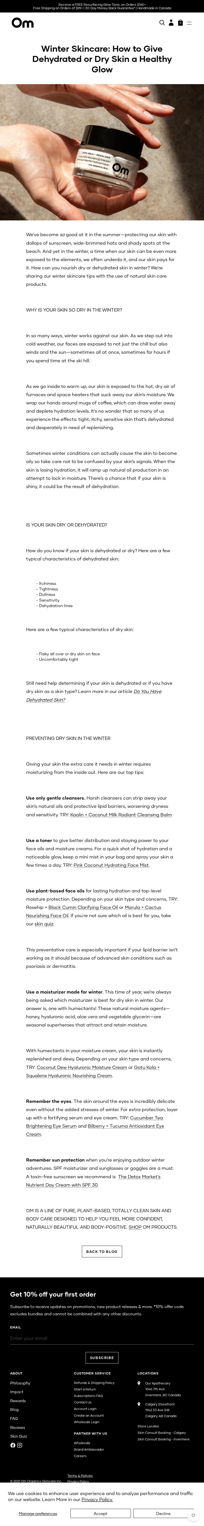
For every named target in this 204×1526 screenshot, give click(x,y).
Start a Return (85, 1389)
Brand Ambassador (89, 1449)
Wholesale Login (87, 1422)
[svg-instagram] (20, 1445)
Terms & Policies (80, 1476)
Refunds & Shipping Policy (94, 1383)
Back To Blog (102, 1251)
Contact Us (83, 1402)
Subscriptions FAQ (88, 1396)
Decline (163, 1513)
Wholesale (82, 1443)
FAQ (14, 1418)
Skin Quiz (18, 1436)
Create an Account (89, 1415)
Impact (16, 1391)
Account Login (85, 1409)
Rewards (18, 1400)
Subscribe (102, 1358)
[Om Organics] (22, 22)
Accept (100, 1513)
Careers (80, 1456)
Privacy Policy (78, 1481)
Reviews (17, 1427)
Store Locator (148, 1426)
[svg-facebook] (13, 1445)
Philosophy (20, 1383)
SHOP (135, 1227)
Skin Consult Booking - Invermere (164, 1439)
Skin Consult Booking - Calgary (162, 1433)
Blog (14, 1409)
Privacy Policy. (97, 1499)
